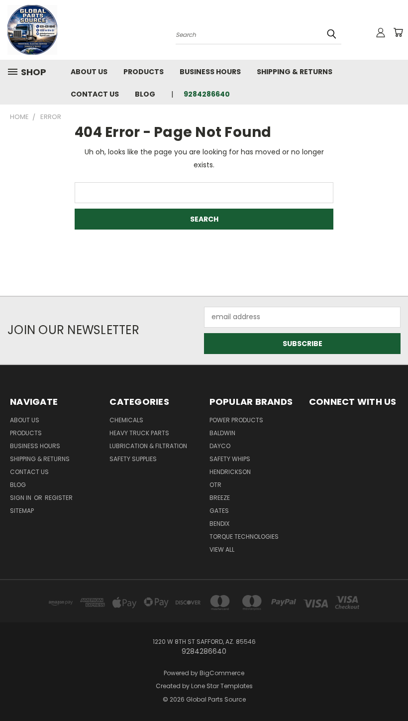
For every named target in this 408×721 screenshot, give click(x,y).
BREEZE (219, 497)
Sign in (21, 497)
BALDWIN (222, 433)
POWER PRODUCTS (236, 420)
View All (221, 549)
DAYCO (219, 446)
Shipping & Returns (294, 72)
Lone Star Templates (222, 686)
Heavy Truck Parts (139, 433)
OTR (215, 485)
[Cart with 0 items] (398, 32)
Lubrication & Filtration (148, 446)
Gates (219, 510)
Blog (145, 94)
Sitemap (22, 510)
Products (143, 72)
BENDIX (219, 523)
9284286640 (207, 94)
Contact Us (95, 94)
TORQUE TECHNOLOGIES (244, 536)
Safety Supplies (133, 459)
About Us (89, 72)
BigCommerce (222, 673)
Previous (393, 690)
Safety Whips (229, 459)
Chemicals (126, 420)
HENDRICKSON (230, 472)
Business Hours (210, 72)
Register (59, 497)
